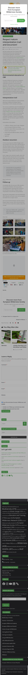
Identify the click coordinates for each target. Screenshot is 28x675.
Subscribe (21, 20)
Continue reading (14, 24)
